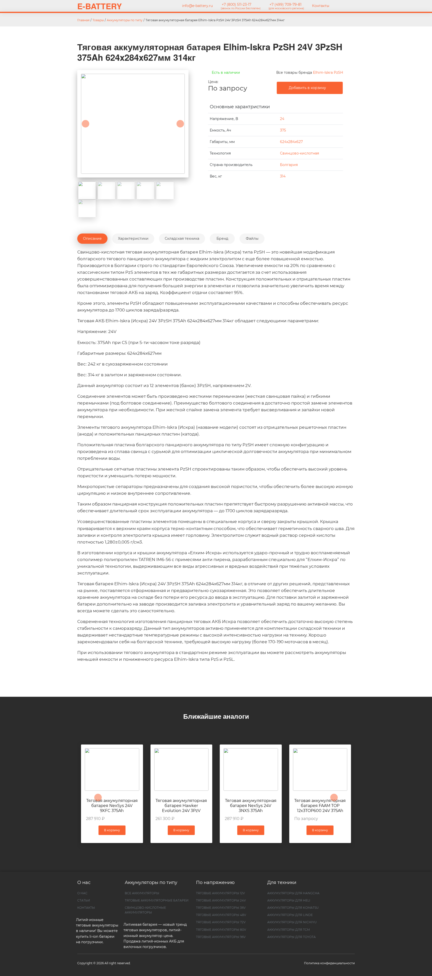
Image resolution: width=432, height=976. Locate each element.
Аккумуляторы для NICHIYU (292, 922)
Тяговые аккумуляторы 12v (220, 893)
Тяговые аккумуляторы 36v (221, 908)
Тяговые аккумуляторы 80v (221, 930)
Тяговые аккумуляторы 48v (221, 915)
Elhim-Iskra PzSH (328, 72)
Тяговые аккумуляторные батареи (156, 900)
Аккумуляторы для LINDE (290, 915)
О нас (82, 893)
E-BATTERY (99, 6)
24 (282, 118)
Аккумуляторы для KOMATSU (293, 908)
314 (283, 176)
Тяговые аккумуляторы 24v (221, 900)
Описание (92, 238)
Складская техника (182, 238)
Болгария (289, 164)
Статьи (83, 900)
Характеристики (133, 238)
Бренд (222, 238)
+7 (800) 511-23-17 (240, 6)
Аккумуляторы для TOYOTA (291, 937)
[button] (85, 124)
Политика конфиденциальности (329, 963)
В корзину (181, 830)
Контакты (320, 6)
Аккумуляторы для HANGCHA (293, 893)
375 (283, 130)
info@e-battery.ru (197, 6)
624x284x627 (291, 142)
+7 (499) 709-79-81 (286, 6)
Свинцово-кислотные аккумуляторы (145, 910)
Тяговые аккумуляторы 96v (221, 937)
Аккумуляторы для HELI (288, 900)
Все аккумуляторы (142, 893)
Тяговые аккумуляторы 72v (221, 922)
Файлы (252, 238)
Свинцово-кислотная (299, 153)
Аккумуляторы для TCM (288, 930)
